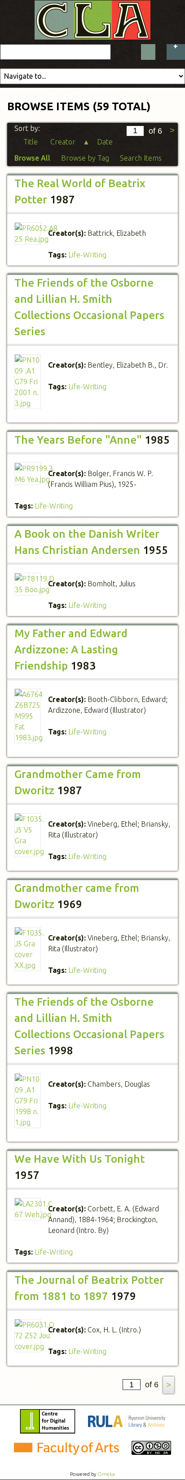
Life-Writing (87, 255)
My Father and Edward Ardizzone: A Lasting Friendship (71, 649)
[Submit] (148, 52)
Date (106, 142)
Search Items (141, 158)
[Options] (176, 52)
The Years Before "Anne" (78, 440)
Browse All (32, 158)
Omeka (106, 1474)
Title (31, 142)
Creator (63, 142)
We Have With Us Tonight (79, 1159)
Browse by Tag (85, 158)
